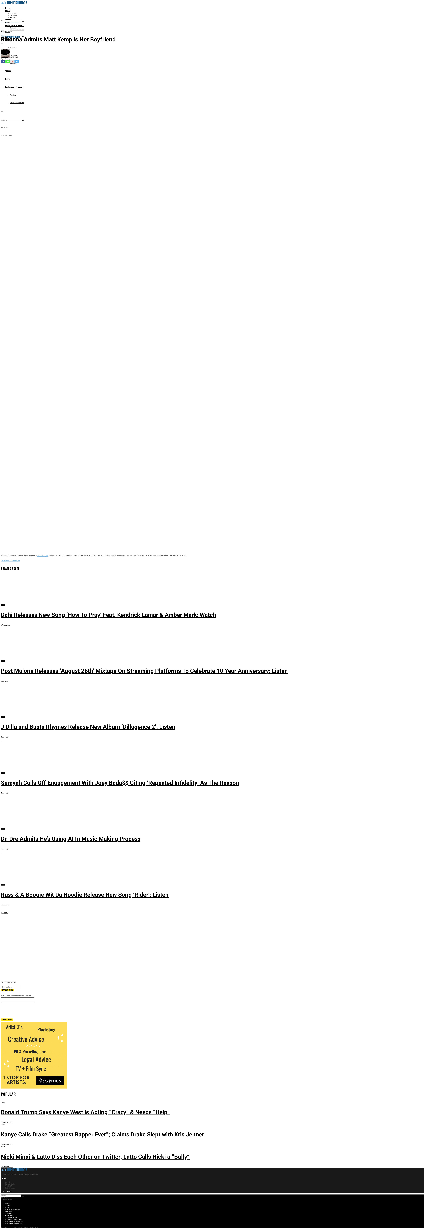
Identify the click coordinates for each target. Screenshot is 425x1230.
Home (7, 8)
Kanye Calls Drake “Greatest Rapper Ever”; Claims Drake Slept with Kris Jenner (102, 1134)
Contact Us (9, 1186)
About (7, 1182)
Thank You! (7, 1020)
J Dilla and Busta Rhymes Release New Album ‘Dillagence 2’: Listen (88, 726)
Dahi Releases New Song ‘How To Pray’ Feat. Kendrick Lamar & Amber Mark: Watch (108, 615)
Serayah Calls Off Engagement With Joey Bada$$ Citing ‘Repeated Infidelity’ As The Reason (120, 782)
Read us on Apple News (13, 1223)
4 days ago (4, 793)
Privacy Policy (10, 1184)
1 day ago (4, 681)
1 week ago (5, 905)
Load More (5, 913)
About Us (8, 1213)
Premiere (13, 28)
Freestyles (13, 15)
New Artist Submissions (13, 1219)
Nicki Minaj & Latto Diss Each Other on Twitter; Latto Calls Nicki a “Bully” (95, 1156)
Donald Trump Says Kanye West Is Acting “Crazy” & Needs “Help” (85, 1112)
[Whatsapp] (7, 61)
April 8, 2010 (5, 59)
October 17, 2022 (7, 1122)
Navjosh (15, 57)
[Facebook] (3, 61)
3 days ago (4, 737)
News (3, 31)
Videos (7, 1205)
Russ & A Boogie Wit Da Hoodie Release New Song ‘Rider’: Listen (85, 894)
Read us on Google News (14, 1221)
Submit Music (10, 1188)
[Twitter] (16, 61)
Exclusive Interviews (17, 30)
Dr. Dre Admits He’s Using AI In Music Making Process (70, 838)
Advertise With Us (11, 1217)
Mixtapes (13, 17)
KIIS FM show (42, 555)
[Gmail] (12, 61)
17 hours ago (5, 625)
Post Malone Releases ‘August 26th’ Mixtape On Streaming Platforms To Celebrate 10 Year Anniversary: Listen (144, 670)
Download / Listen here (10, 561)
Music (7, 10)
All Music (13, 13)
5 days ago (4, 849)
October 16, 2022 (7, 1144)
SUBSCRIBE (7, 990)
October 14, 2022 (7, 1167)
